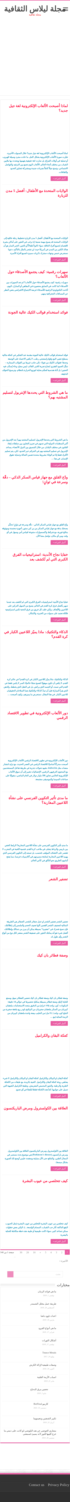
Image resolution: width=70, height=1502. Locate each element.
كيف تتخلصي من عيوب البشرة (45, 1181)
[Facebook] (36, 1497)
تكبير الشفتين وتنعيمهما (44, 1418)
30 (21, 1252)
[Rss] (39, 1497)
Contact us (36, 1485)
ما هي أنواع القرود (47, 1328)
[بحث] (10, 1274)
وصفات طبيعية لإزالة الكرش (42, 1365)
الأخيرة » (63, 1261)
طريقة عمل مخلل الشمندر (43, 1303)
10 (34, 1252)
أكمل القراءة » (59, 178)
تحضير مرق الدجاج (39, 1389)
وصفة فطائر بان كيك (52, 955)
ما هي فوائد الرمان (47, 1291)
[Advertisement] (35, 60)
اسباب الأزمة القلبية (46, 1377)
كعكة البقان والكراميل (51, 1035)
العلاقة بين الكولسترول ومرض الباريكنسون (36, 1108)
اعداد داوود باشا (48, 1316)
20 (27, 1252)
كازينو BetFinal (41, 1404)
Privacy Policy (58, 1485)
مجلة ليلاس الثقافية (35, 8)
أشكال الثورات (49, 1340)
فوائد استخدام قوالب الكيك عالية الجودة (38, 312)
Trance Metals (49, 1352)
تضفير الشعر (58, 879)
